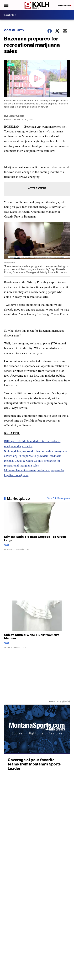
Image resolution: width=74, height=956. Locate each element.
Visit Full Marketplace (58, 498)
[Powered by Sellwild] (65, 701)
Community (14, 30)
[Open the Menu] (6, 5)
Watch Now (64, 5)
